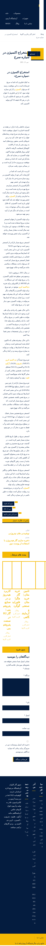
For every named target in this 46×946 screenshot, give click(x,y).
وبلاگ (7, 633)
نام (27, 702)
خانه (26, 803)
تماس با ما (26, 831)
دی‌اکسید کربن (24, 287)
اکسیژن (18, 89)
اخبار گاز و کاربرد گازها (10, 514)
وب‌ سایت (25, 728)
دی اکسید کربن (11, 360)
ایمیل (26, 715)
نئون (27, 378)
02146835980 (33, 884)
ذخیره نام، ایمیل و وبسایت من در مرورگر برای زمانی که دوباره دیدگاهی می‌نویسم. (17, 748)
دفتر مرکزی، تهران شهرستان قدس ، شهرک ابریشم (33, 822)
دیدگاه (26, 675)
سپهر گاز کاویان (8, 503)
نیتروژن (19, 363)
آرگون (7, 363)
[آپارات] (20, 834)
